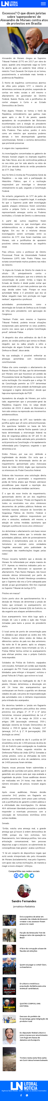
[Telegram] (31, 875)
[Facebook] (16, 875)
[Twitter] (21, 875)
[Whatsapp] (26, 875)
